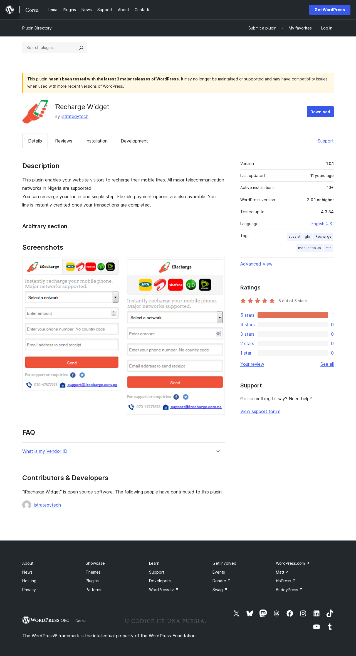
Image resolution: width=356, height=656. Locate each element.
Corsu (80, 620)
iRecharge (323, 236)
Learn (154, 563)
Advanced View (256, 264)
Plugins (92, 580)
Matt (282, 572)
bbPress (286, 580)
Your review (252, 364)
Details (35, 141)
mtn (328, 248)
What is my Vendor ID (44, 451)
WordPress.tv (164, 589)
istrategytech (74, 116)
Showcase (95, 563)
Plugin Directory (37, 28)
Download (320, 111)
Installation (96, 141)
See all (327, 364)
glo (307, 236)
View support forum (260, 411)
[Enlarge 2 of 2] (217, 264)
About (27, 563)
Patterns (93, 589)
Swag (220, 589)
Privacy (29, 589)
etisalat (294, 236)
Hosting (29, 580)
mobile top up (309, 248)
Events (218, 572)
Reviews (63, 141)
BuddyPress (289, 589)
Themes (93, 572)
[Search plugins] (81, 47)
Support (326, 141)
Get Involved (224, 563)
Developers (160, 580)
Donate (221, 580)
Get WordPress (330, 9)
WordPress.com (293, 563)
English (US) (323, 223)
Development (134, 141)
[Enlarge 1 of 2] (114, 264)
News (27, 572)
